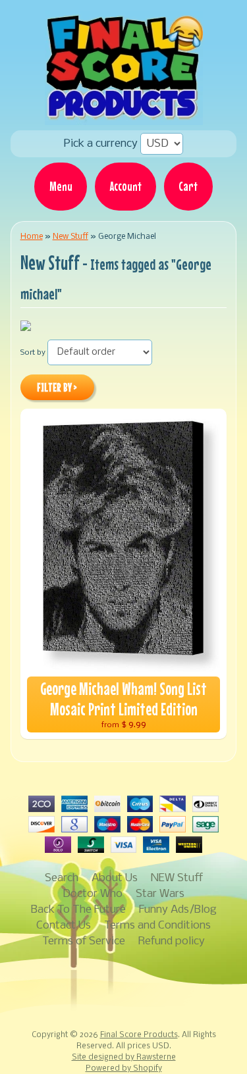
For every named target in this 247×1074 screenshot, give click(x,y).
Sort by (32, 353)
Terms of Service (83, 941)
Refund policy (171, 941)
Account (126, 186)
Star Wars (160, 894)
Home (31, 236)
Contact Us (63, 925)
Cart (188, 186)
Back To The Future (78, 910)
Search (61, 878)
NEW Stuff (177, 878)
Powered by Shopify (124, 1069)
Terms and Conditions (157, 925)
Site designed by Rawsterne (124, 1057)
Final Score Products (139, 1035)
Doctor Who (93, 894)
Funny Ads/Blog (178, 910)
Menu (60, 186)
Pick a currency (102, 144)
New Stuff (70, 236)
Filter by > (57, 387)
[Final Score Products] (124, 116)
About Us (115, 878)
